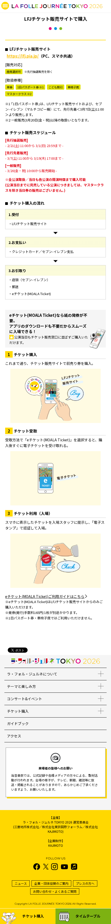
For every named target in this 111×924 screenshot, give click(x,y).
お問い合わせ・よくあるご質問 (54, 891)
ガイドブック (18, 723)
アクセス (14, 735)
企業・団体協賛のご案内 (51, 883)
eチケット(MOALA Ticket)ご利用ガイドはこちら (44, 596)
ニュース (21, 883)
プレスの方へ (85, 883)
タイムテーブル (87, 916)
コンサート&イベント (24, 698)
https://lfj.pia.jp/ (23, 56)
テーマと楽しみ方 (21, 686)
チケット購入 (18, 711)
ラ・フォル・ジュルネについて (32, 673)
